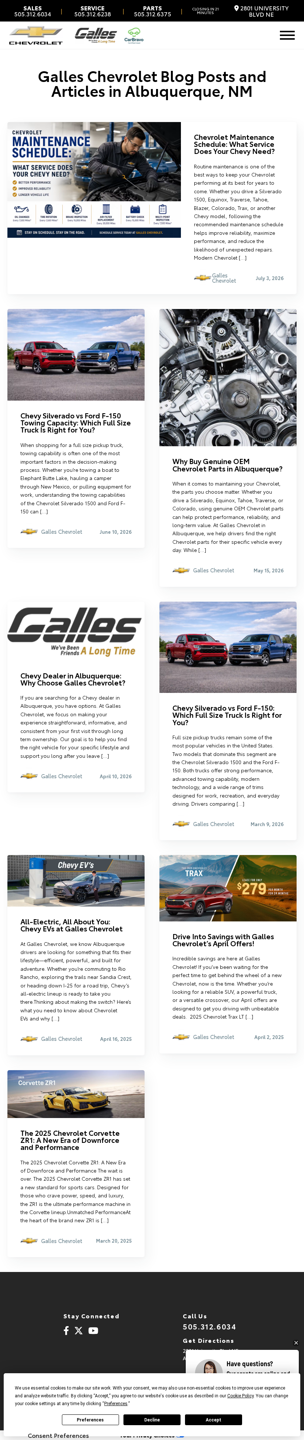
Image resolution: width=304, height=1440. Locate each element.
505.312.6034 (32, 11)
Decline (152, 1420)
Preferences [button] (116, 1403)
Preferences (90, 1420)
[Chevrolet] (36, 35)
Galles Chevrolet (224, 277)
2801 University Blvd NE (264, 11)
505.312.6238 (92, 11)
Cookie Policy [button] (240, 1395)
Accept (213, 1420)
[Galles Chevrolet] (96, 35)
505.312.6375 (152, 11)
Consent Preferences (58, 1435)
